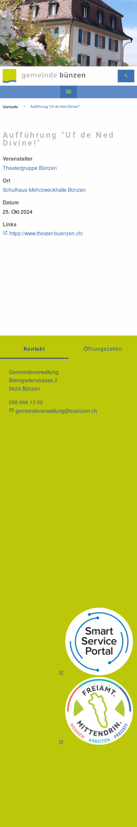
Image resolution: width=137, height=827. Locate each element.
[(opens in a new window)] (96, 642)
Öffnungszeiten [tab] (102, 348)
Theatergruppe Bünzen (30, 167)
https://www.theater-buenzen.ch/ (46, 233)
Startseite (10, 106)
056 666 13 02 (26, 402)
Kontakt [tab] (34, 348)
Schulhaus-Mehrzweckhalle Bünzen (44, 189)
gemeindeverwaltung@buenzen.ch (56, 410)
